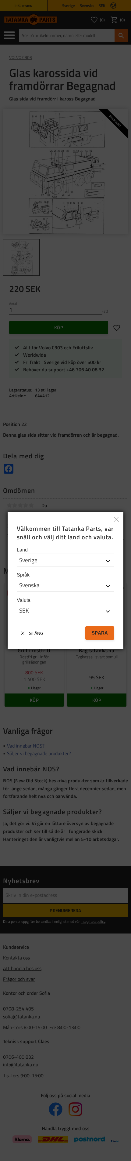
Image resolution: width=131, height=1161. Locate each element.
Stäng (36, 633)
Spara (100, 632)
